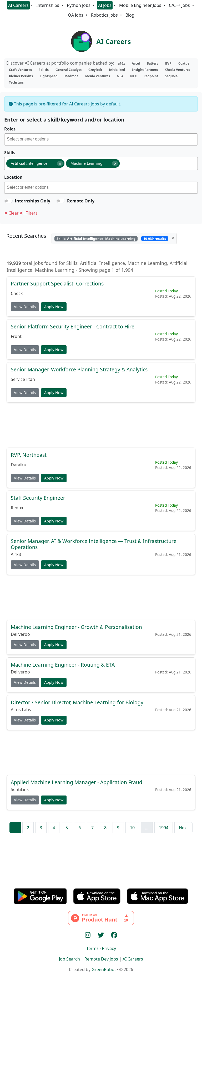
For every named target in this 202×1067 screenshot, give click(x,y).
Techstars (16, 82)
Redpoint (151, 76)
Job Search (69, 959)
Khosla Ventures (177, 69)
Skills (9, 153)
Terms (92, 948)
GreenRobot (104, 969)
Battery (152, 63)
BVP (168, 63)
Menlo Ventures (97, 76)
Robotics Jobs (104, 15)
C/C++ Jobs (179, 5)
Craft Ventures (20, 69)
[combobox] (101, 139)
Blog (129, 15)
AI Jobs (105, 5)
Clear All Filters (22, 213)
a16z (121, 63)
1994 (163, 828)
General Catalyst (68, 69)
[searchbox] (102, 140)
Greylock (95, 69)
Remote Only (80, 201)
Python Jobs (78, 5)
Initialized (117, 69)
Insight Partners (145, 69)
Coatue (183, 63)
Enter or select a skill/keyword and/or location (64, 119)
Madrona (71, 76)
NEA (120, 76)
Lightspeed (49, 76)
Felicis (44, 69)
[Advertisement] (101, 425)
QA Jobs (75, 15)
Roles (10, 129)
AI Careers (18, 5)
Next (183, 828)
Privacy (109, 948)
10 (132, 828)
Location (13, 177)
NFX (133, 76)
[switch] (8, 201)
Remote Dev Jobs (101, 959)
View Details (25, 306)
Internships (47, 5)
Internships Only (32, 201)
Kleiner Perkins (21, 76)
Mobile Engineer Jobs (140, 5)
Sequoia (171, 76)
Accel (136, 63)
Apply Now (53, 306)
